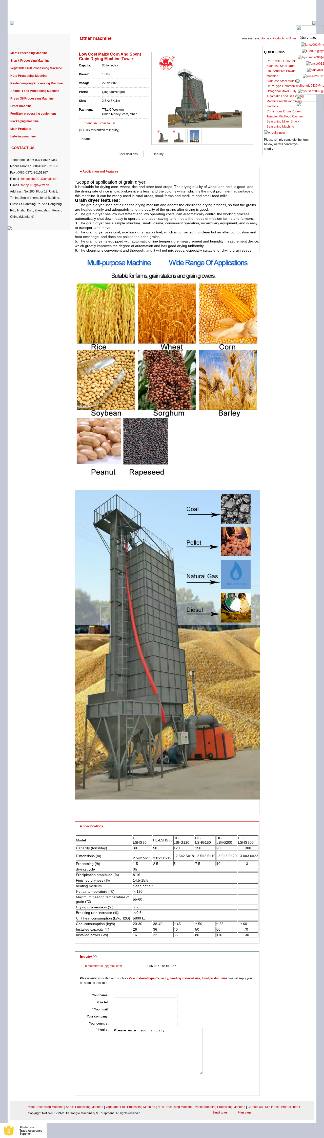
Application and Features (94, 153)
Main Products (20, 129)
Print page (244, 1112)
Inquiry (159, 154)
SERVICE (199, 26)
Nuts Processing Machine (28, 76)
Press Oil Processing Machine (32, 98)
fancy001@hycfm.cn (35, 185)
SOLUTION (228, 26)
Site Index (272, 1107)
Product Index (290, 1107)
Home (265, 38)
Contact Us (255, 1107)
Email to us (220, 1112)
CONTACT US (293, 26)
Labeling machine (23, 136)
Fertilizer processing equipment (33, 113)
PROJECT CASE (114, 26)
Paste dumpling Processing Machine (36, 83)
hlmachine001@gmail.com (39, 179)
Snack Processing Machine (30, 60)
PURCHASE (148, 26)
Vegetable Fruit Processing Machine (36, 68)
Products (278, 38)
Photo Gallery (260, 26)
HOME (22, 26)
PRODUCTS (79, 26)
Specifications (128, 154)
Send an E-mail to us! (100, 123)
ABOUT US (49, 26)
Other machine (21, 106)
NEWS (175, 26)
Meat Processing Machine (29, 53)
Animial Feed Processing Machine (34, 91)
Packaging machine (24, 121)
